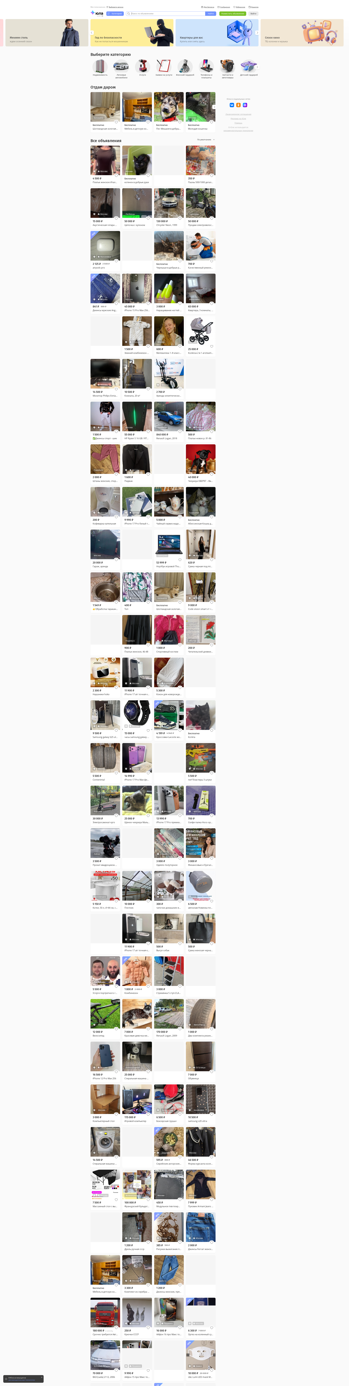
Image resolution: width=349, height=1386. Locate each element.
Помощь (238, 123)
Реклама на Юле (238, 118)
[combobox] (165, 13)
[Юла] (97, 12)
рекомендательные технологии (238, 130)
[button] (116, 122)
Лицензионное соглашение (238, 114)
